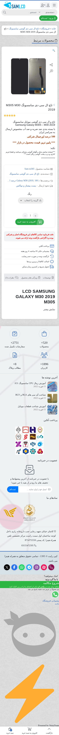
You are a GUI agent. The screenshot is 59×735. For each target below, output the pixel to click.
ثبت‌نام (13, 489)
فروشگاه (45, 28)
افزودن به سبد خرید (26, 221)
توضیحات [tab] (47, 278)
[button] (53, 50)
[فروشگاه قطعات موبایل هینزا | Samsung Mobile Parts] (15, 5)
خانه (54, 28)
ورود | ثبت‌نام (47, 18)
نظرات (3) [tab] (10, 278)
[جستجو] (4, 12)
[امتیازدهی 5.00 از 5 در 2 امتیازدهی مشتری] (10, 115)
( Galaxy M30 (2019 (28, 180)
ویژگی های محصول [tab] (29, 278)
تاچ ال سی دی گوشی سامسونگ (24, 28)
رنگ (30, 194)
